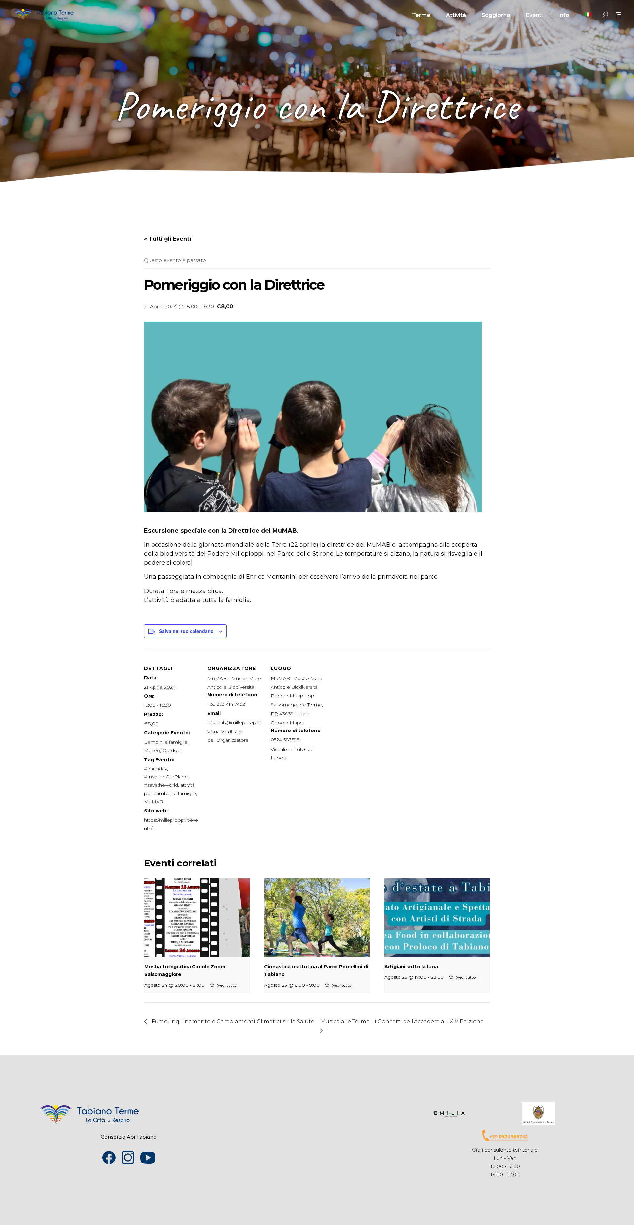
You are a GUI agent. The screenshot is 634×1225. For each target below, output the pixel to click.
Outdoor (172, 750)
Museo (152, 750)
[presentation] (197, 918)
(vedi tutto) (227, 985)
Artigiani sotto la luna (411, 966)
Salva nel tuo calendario (186, 631)
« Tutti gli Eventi (167, 239)
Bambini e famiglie (165, 742)
